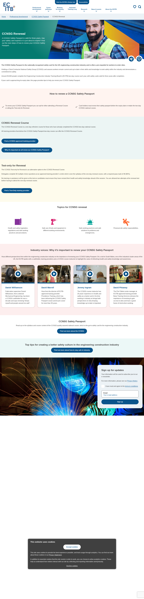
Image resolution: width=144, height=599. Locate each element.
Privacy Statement (55, 555)
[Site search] (139, 6)
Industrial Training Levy (72, 8)
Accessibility (83, 2)
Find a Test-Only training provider (16, 190)
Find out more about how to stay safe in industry (72, 350)
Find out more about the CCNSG (72, 331)
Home (4, 16)
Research (84, 9)
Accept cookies (72, 547)
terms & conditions (131, 386)
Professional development (36, 8)
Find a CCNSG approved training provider (19, 141)
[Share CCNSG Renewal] (131, 59)
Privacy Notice (132, 381)
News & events (96, 9)
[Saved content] (134, 6)
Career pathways (48, 8)
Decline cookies (72, 566)
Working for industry (60, 8)
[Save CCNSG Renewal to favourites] (139, 59)
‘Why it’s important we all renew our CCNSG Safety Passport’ (26, 150)
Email (105, 393)
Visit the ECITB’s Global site (65, 2)
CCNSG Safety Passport (40, 16)
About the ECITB (111, 9)
